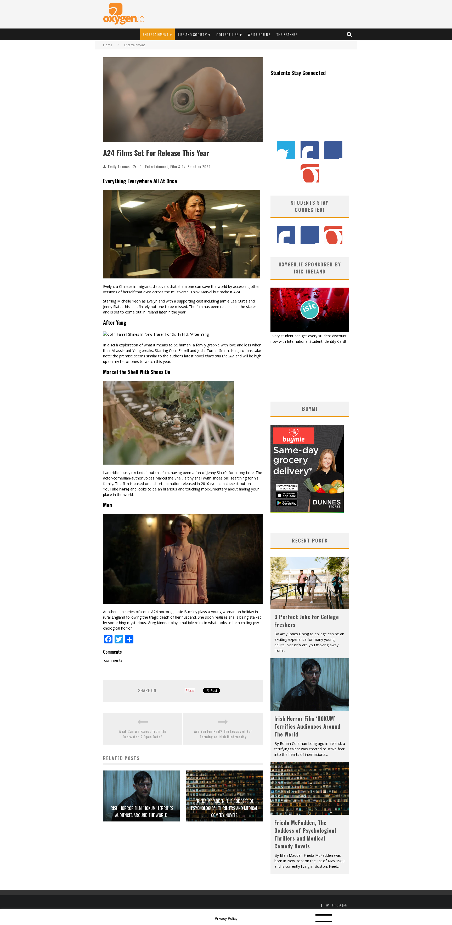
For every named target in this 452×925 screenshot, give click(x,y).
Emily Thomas (119, 166)
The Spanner (287, 34)
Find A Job (339, 905)
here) (124, 489)
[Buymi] (307, 511)
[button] (183, 99)
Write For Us (259, 34)
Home (107, 45)
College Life (227, 34)
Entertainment (155, 34)
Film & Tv (177, 166)
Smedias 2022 (199, 166)
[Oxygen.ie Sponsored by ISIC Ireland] (309, 330)
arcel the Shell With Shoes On (138, 372)
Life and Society (192, 34)
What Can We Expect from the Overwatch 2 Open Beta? (142, 733)
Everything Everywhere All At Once (140, 181)
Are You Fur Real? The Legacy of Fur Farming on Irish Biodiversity (223, 733)
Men (107, 505)
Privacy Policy (226, 918)
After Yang (114, 322)
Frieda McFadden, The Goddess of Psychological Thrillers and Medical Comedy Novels (224, 808)
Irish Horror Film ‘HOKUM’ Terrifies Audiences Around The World (307, 726)
